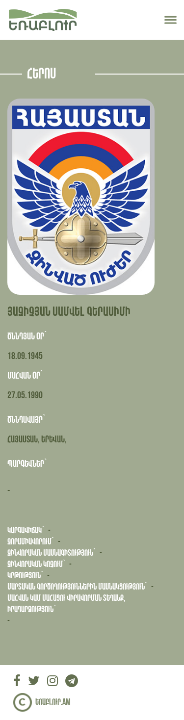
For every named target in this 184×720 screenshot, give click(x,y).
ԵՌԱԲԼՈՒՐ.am (53, 702)
